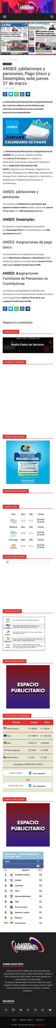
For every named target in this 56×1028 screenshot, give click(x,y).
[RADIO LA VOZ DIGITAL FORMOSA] (28, 6)
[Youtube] (50, 1010)
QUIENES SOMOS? (26, 1020)
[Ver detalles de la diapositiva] (28, 462)
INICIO (14, 1020)
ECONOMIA (13, 59)
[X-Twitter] (35, 1010)
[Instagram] (13, 1010)
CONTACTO (40, 1020)
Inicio (5, 59)
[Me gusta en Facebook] (22, 94)
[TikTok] (28, 1010)
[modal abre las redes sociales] (28, 94)
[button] (4, 16)
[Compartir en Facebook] (5, 94)
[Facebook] (6, 1010)
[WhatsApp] (42, 1010)
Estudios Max (40, 1025)
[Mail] (20, 1010)
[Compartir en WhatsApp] (16, 94)
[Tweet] (10, 94)
